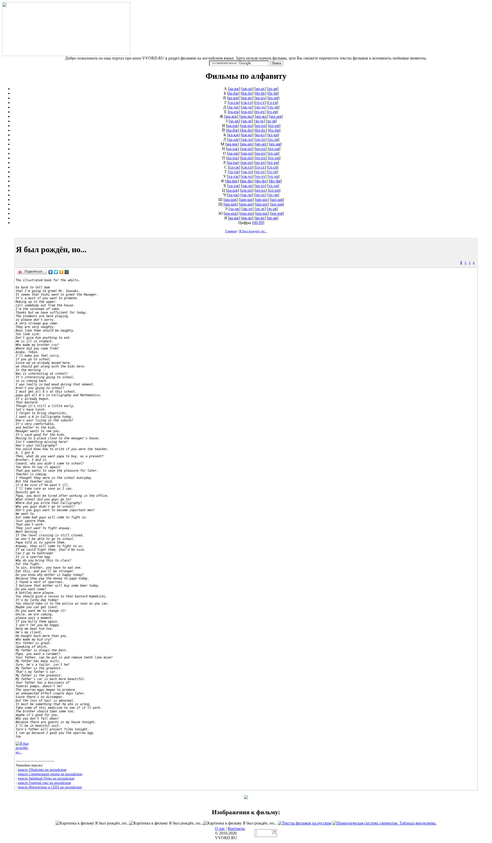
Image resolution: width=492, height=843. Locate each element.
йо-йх (261, 130)
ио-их (261, 125)
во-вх (260, 98)
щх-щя (277, 204)
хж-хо (247, 185)
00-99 (258, 222)
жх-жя (276, 116)
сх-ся (272, 167)
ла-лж (233, 139)
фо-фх (261, 181)
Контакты (236, 828)
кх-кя (273, 135)
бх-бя (273, 93)
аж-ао (247, 88)
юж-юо (247, 213)
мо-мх (261, 144)
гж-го (247, 102)
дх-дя (273, 107)
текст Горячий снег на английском (44, 783)
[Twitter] (56, 272)
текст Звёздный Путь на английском (46, 778)
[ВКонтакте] (50, 272)
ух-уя (273, 176)
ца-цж (232, 190)
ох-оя (273, 153)
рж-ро (247, 162)
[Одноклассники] (61, 272)
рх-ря (273, 162)
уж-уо (247, 176)
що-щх (262, 204)
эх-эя (272, 209)
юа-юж (231, 213)
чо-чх (260, 195)
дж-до (247, 107)
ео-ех (259, 112)
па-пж (232, 158)
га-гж (234, 102)
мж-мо (246, 144)
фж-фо (246, 181)
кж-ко (247, 135)
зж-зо (247, 121)
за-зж (234, 121)
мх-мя (275, 144)
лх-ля (273, 139)
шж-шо (246, 199)
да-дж (233, 107)
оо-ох (260, 153)
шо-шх (262, 199)
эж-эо (247, 209)
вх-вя (273, 98)
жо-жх (261, 116)
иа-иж (232, 125)
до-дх (260, 107)
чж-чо (247, 195)
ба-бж (233, 93)
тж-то (247, 172)
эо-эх (260, 209)
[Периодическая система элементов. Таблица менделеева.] (384, 823)
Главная (231, 231)
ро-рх (260, 162)
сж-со (247, 167)
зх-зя (271, 121)
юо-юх (262, 213)
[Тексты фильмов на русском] (304, 823)
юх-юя (276, 213)
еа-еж (234, 112)
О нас (220, 828)
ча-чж (233, 195)
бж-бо (247, 93)
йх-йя (274, 130)
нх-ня (274, 149)
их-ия (274, 125)
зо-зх (259, 121)
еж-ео (247, 112)
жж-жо (246, 116)
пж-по (246, 158)
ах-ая (272, 88)
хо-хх (260, 185)
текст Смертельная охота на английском (50, 774)
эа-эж (234, 209)
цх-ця (274, 190)
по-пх (261, 158)
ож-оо (247, 153)
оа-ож (233, 153)
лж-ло (247, 139)
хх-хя (273, 185)
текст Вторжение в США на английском (50, 787)
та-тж (234, 172)
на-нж (232, 149)
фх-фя (275, 181)
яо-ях (260, 218)
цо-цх (261, 190)
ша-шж (231, 199)
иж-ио (246, 125)
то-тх (259, 172)
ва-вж (233, 98)
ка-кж (234, 135)
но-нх (261, 149)
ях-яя (272, 218)
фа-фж (232, 181)
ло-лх (260, 139)
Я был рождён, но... (253, 231)
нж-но (246, 149)
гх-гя (272, 102)
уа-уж (233, 176)
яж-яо (247, 218)
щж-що (246, 204)
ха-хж (234, 185)
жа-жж (231, 116)
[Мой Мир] (66, 272)
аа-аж (234, 88)
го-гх (259, 102)
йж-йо (246, 130)
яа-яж (234, 218)
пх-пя (274, 158)
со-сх (260, 167)
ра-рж (233, 162)
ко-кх (260, 135)
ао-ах (260, 88)
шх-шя (277, 199)
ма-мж (232, 144)
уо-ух (260, 176)
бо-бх (260, 93)
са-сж (234, 167)
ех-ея (272, 112)
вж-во (247, 98)
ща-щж (231, 204)
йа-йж (232, 130)
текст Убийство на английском (42, 770)
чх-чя (273, 195)
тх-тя (272, 172)
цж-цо (246, 190)
